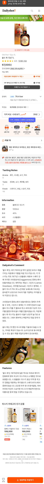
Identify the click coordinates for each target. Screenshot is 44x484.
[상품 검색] (32, 11)
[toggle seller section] (40, 96)
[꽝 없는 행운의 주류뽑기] (22, 18)
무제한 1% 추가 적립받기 (21, 87)
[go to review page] (41, 140)
